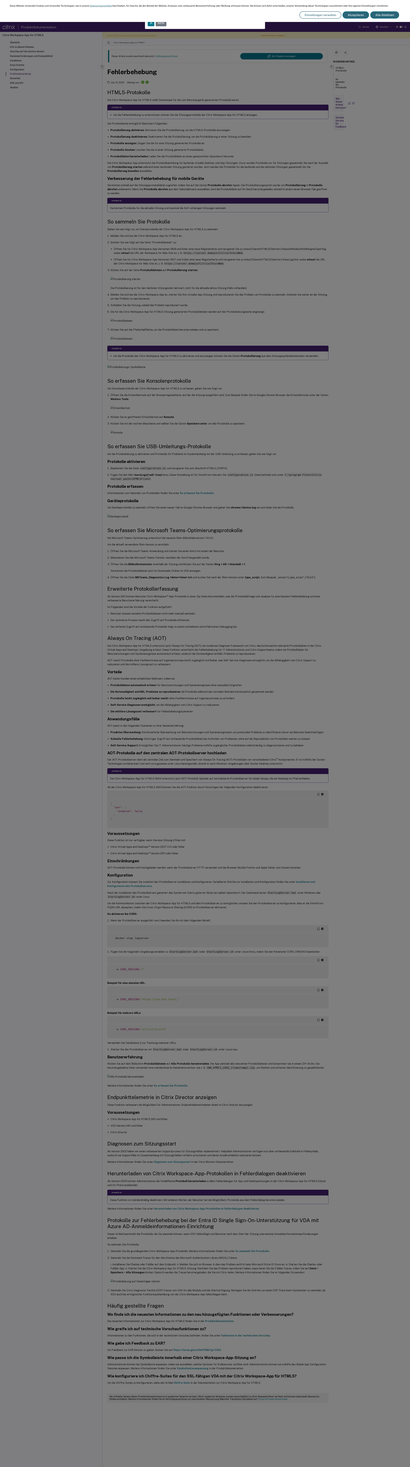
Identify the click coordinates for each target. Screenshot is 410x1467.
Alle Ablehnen (384, 15)
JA (151, 23)
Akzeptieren (356, 15)
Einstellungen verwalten (320, 15)
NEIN (161, 23)
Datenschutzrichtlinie (101, 5)
